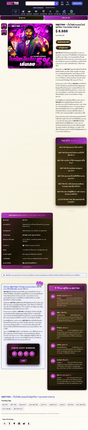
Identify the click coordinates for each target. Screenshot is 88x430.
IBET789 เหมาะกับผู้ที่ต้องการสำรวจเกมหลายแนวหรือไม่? (71, 193)
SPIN (23, 360)
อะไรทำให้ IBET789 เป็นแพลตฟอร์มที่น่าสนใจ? (71, 201)
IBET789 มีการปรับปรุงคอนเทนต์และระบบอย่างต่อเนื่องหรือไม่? (71, 185)
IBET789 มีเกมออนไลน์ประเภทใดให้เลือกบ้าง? (71, 154)
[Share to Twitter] (5, 423)
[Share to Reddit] (24, 423)
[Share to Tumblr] (29, 423)
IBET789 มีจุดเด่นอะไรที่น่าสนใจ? (71, 147)
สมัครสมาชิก (66, 18)
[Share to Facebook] (9, 423)
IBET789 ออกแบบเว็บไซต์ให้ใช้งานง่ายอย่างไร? (71, 177)
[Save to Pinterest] (19, 423)
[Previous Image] (9, 46)
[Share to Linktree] (14, 423)
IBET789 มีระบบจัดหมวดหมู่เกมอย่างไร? (71, 169)
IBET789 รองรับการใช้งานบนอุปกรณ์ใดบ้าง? (71, 162)
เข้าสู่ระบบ (22, 18)
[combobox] (40, 3)
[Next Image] (51, 46)
